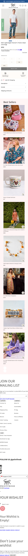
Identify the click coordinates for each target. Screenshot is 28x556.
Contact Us (3, 403)
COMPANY (17, 400)
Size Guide (24, 52)
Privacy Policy (3, 430)
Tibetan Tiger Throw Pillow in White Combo (13, 328)
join (26, 396)
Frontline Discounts (5, 449)
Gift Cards (2, 452)
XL (13, 62)
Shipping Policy (4, 410)
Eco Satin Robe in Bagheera (9, 295)
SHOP (2, 433)
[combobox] (14, 476)
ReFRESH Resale (4, 442)
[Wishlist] (22, 5)
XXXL (4, 65)
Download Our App (5, 439)
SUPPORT (3, 400)
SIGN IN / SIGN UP (15, 530)
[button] (3, 5)
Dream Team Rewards (6, 435)
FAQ (1, 406)
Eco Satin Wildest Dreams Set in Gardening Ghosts (13, 361)
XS (5, 59)
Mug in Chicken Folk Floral (9, 197)
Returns (2, 416)
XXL (19, 62)
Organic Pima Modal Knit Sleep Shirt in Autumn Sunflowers (14, 230)
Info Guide (2, 427)
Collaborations (4, 445)
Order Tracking (4, 420)
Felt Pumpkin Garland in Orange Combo (12, 263)
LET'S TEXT (2, 399)
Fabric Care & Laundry (5, 423)
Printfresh (6, 488)
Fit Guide (2, 413)
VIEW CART (13, 555)
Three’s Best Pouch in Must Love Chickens (12, 132)
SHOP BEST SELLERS (5, 530)
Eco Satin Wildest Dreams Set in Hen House (13, 165)
